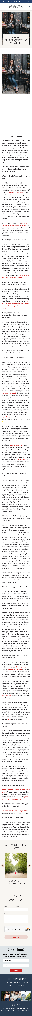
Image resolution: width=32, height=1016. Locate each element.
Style (26, 982)
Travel (6, 982)
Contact (26, 985)
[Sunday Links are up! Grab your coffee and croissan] (16, 996)
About (19, 985)
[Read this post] (16, 865)
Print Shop (12, 985)
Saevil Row (27, 1010)
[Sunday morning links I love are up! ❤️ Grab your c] (6, 996)
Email (18, 906)
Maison (20, 982)
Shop (4, 985)
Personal (16, 37)
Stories (13, 982)
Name (6, 906)
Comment (7, 913)
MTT (16, 1013)
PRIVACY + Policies (11, 1010)
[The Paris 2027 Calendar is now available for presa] (26, 996)
